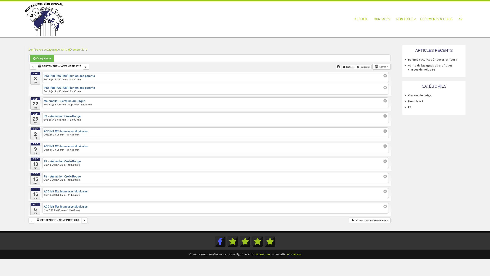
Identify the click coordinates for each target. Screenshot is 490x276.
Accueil (361, 19)
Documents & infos (436, 19)
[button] (369, 220)
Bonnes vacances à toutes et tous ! (432, 59)
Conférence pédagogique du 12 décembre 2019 (58, 49)
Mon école (404, 19)
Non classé (415, 101)
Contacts (382, 19)
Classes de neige (419, 95)
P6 (409, 107)
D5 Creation (262, 254)
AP (460, 19)
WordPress (294, 254)
